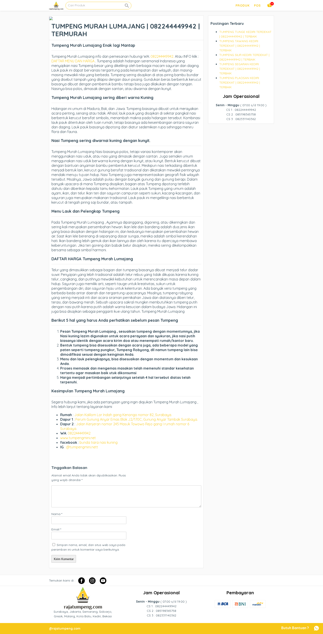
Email (56, 529)
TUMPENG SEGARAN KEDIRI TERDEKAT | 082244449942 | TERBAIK (239, 68)
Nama (56, 514)
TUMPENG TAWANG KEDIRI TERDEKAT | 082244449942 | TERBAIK (239, 45)
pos (257, 5)
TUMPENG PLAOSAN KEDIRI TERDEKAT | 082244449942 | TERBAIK (239, 82)
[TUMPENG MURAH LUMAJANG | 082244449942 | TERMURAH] (51, 18)
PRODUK (243, 5)
